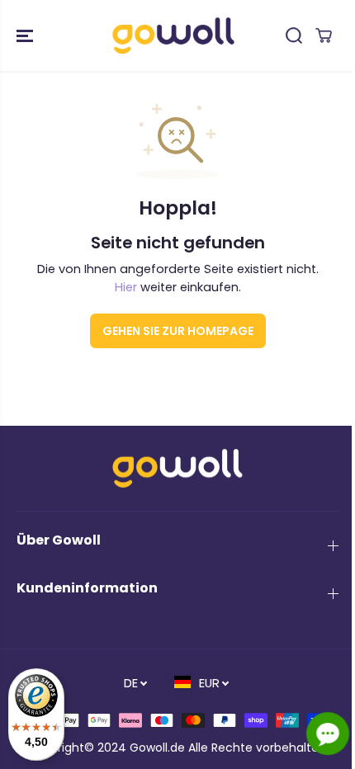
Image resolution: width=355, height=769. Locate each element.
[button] (26, 35)
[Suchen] (294, 35)
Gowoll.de (157, 747)
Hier (126, 287)
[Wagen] (323, 35)
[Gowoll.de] (173, 35)
